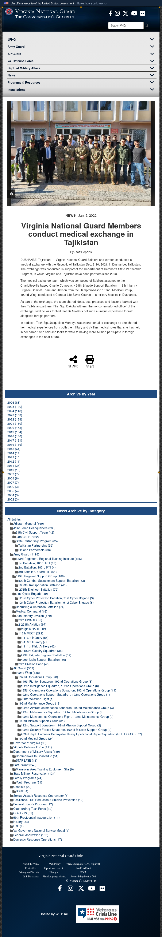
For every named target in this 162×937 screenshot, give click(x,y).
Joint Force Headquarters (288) (34, 528)
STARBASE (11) (26, 760)
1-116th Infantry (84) (35, 637)
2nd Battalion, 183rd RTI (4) (37, 567)
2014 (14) (13, 453)
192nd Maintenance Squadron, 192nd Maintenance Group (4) (62, 712)
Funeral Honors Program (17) (33, 804)
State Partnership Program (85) (37, 541)
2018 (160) (14, 436)
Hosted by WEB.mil (54, 914)
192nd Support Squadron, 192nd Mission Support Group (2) (61, 725)
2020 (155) (14, 428)
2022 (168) (14, 419)
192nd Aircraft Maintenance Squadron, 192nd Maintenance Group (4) (67, 708)
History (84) (21, 822)
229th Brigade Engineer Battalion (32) (46, 655)
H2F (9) (18, 826)
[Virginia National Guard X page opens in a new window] (125, 13)
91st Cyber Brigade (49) (32, 593)
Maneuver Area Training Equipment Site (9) (45, 769)
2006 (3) (13, 487)
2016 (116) (14, 444)
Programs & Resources (24, 82)
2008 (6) (13, 478)
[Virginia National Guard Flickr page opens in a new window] (142, 13)
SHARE (73, 366)
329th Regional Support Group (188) (40, 576)
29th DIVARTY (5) (30, 620)
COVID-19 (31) (23, 813)
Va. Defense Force (21, 61)
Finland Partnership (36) (34, 550)
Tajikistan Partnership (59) (35, 545)
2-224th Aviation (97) (32, 624)
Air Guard (14, 54)
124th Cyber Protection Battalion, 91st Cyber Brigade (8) (56, 602)
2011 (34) (13, 465)
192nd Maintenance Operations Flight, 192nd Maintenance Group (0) (67, 716)
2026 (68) (13, 402)
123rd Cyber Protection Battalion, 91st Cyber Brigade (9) (56, 598)
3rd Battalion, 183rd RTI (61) (37, 572)
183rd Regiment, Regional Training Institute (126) (49, 559)
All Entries (14, 519)
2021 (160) (14, 423)
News (11, 75)
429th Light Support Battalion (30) (43, 659)
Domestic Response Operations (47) (37, 839)
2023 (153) (14, 415)
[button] (92, 3)
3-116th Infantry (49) (35, 642)
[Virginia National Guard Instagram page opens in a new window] (117, 13)
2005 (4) (13, 491)
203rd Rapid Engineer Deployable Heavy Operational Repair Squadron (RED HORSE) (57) (81, 734)
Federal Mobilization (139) (30, 835)
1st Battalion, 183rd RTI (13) (37, 563)
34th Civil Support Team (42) (35, 532)
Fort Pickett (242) (24, 765)
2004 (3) (13, 495)
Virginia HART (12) (33, 629)
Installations (17, 89)
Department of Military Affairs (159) (36, 751)
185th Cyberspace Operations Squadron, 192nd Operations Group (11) (68, 690)
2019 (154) (14, 432)
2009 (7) (13, 474)
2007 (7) (13, 482)
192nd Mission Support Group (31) (41, 721)
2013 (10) (13, 457)
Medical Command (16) (31, 611)
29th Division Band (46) (34, 664)
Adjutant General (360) (28, 523)
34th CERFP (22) (27, 537)
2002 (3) (13, 499)
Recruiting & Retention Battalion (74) (40, 607)
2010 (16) (13, 470)
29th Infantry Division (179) (34, 616)
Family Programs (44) (27, 778)
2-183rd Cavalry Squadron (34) (42, 651)
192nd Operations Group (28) (38, 677)
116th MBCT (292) (30, 633)
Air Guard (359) (23, 668)
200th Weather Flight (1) (37, 699)
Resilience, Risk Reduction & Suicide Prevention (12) (48, 800)
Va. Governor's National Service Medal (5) (41, 830)
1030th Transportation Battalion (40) (42, 585)
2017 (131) (14, 440)
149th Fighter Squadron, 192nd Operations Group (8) (56, 681)
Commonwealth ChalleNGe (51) (37, 756)
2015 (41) (13, 449)
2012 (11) (13, 461)
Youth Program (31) (29, 782)
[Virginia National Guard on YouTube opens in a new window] (134, 13)
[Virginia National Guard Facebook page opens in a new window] (110, 13)
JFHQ (12, 39)
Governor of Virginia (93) (29, 743)
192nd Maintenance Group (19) (39, 703)
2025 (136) (14, 406)
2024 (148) (14, 411)
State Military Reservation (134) (34, 773)
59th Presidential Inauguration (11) (36, 817)
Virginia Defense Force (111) (32, 747)
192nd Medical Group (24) (36, 738)
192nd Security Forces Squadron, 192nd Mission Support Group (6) (66, 729)
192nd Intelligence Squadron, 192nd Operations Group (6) (60, 686)
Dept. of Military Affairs (24, 68)
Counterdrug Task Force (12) (32, 808)
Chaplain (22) (22, 787)
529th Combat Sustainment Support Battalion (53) (51, 580)
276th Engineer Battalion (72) (38, 589)
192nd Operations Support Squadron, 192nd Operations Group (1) (65, 694)
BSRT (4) (22, 791)
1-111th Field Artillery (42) (38, 646)
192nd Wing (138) (28, 672)
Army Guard (16, 46)
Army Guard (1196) (26, 554)
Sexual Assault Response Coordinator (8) (41, 795)
